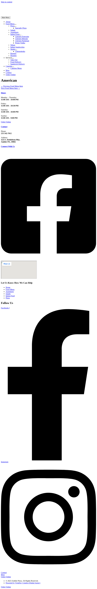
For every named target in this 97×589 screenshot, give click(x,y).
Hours (3, 93)
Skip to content (6, 2)
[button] (11, 75)
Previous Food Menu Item (12, 86)
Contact (4, 127)
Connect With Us (8, 146)
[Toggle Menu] (15, 24)
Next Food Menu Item (10, 88)
